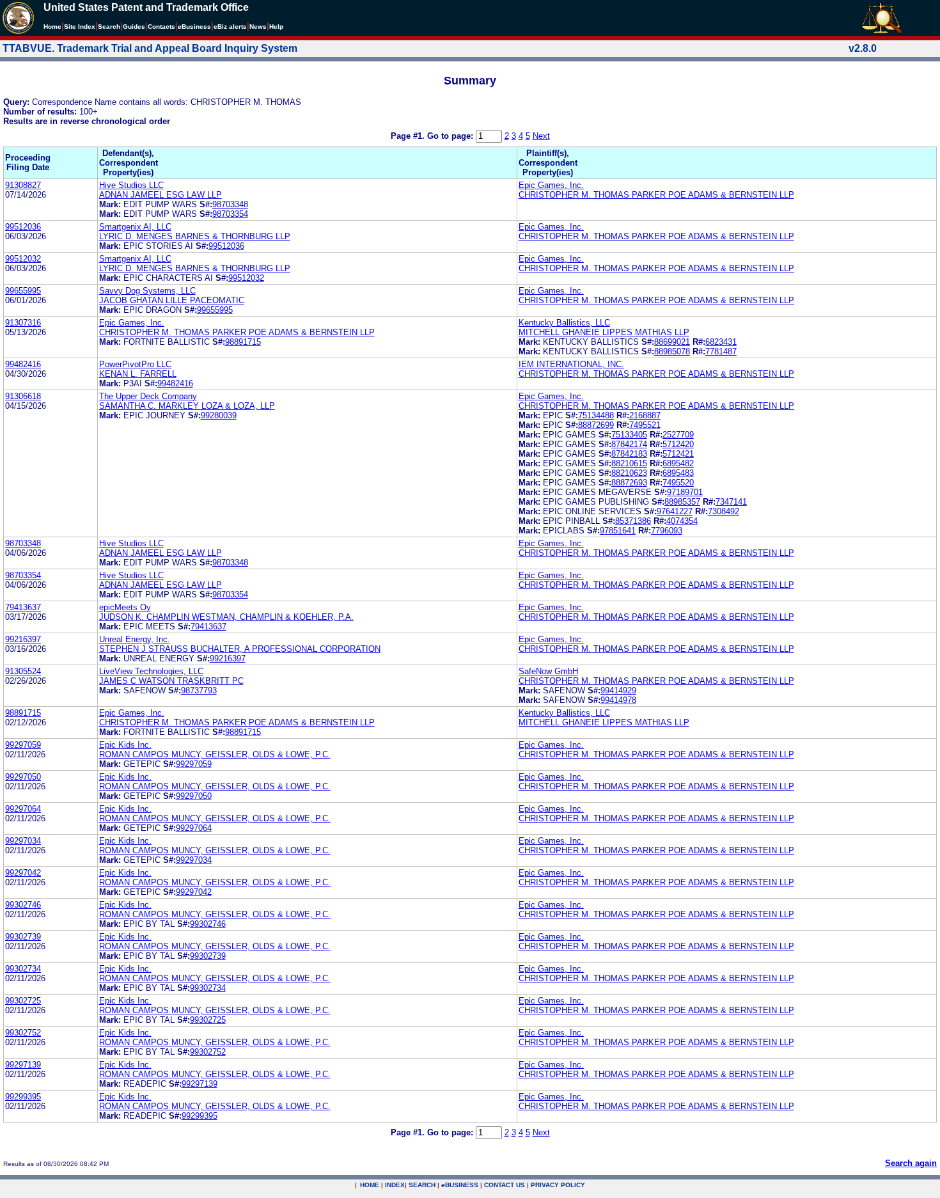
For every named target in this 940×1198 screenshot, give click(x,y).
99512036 (23, 227)
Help (276, 26)
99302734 (23, 968)
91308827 (23, 185)
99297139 (23, 1064)
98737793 (199, 690)
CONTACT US (504, 1184)
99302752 (23, 1032)
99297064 (23, 809)
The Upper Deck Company (148, 396)
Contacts (161, 26)
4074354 (682, 521)
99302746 (23, 905)
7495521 (645, 425)
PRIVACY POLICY (558, 1184)
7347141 (731, 502)
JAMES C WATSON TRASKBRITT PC (171, 681)
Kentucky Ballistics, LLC (564, 322)
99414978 (618, 700)
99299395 (23, 1096)
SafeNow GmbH (548, 671)
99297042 (23, 873)
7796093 (666, 530)
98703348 (230, 204)
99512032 (23, 259)
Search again (911, 1163)
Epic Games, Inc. (551, 185)
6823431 (721, 342)
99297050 (23, 777)
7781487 (721, 351)
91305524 (23, 671)
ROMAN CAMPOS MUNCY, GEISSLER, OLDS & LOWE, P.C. (215, 754)
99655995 (23, 291)
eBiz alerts (230, 26)
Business (194, 26)
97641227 (675, 511)
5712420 (678, 444)
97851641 (618, 530)
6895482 (678, 463)
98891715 (243, 342)
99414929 (618, 690)
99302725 (23, 1000)
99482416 (23, 364)
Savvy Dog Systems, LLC (147, 291)
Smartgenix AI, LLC (135, 227)
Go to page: (451, 136)
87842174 (629, 444)
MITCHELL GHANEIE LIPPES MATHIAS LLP (604, 332)
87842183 (629, 454)
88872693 (629, 482)
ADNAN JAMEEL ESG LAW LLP (160, 195)
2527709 (678, 434)
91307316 (23, 322)
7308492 (723, 511)
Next (541, 136)
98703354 (230, 214)
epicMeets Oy (125, 607)
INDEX (395, 1184)
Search (109, 26)
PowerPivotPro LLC (135, 364)
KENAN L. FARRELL (137, 374)
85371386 (633, 521)
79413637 (23, 607)
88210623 (629, 473)
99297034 (23, 841)
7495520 (678, 482)
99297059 (23, 745)
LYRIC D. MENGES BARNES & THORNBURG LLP (194, 236)
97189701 (685, 492)
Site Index (79, 26)
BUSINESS (459, 1184)
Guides (134, 26)
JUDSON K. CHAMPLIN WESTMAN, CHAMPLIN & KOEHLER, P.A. (226, 617)
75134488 (596, 415)
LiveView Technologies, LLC (151, 671)
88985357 (682, 502)
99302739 (23, 937)
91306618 (23, 396)
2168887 (645, 415)
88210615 (629, 463)
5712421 (678, 454)
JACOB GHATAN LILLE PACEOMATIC (171, 300)
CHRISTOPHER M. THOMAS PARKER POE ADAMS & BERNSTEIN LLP (656, 195)
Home (52, 26)
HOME (369, 1184)
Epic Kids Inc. (125, 745)
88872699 (596, 425)
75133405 (629, 434)
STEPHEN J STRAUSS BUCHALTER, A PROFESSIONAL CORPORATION (239, 649)
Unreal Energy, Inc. (134, 639)
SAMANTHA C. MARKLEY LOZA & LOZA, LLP (187, 406)
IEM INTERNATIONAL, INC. (571, 364)
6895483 (678, 473)
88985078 (672, 351)
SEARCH (422, 1184)
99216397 (23, 639)
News (258, 26)
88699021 (672, 342)
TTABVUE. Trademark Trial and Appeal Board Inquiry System (150, 48)
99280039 (219, 415)
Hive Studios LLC (131, 185)
